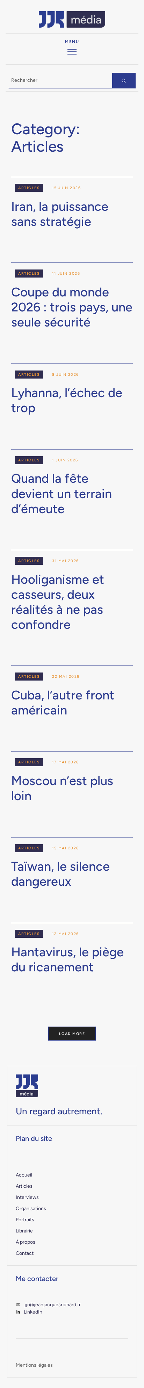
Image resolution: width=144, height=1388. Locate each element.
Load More (72, 1033)
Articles (28, 188)
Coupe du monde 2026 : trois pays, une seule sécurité (71, 307)
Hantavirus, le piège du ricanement (67, 959)
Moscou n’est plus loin (62, 788)
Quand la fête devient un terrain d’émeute (61, 493)
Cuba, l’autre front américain (62, 703)
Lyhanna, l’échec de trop (66, 400)
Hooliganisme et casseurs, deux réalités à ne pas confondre (57, 602)
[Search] (124, 81)
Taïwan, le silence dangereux (60, 874)
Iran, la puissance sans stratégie (59, 214)
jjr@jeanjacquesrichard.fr (52, 1305)
